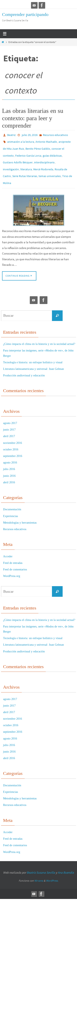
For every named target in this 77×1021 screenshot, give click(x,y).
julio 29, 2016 (30, 135)
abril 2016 (9, 474)
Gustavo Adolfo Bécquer (18, 158)
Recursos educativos (55, 135)
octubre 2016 (10, 441)
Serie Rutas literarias (24, 170)
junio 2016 (9, 468)
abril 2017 (9, 428)
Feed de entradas (12, 555)
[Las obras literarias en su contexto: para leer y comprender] (38, 202)
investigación (11, 164)
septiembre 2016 (12, 448)
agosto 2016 (10, 455)
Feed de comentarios (15, 561)
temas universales (50, 170)
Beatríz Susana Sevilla (41, 865)
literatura (26, 164)
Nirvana (38, 873)
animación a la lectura (20, 140)
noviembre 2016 (12, 435)
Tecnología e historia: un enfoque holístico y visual (32, 354)
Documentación (12, 502)
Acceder (8, 548)
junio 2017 (9, 422)
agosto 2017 (10, 415)
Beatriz (11, 135)
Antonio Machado (46, 140)
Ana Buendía (66, 865)
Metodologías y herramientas (20, 515)
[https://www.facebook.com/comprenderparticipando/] (42, 5)
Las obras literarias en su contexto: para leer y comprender (32, 118)
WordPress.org (11, 568)
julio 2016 (9, 461)
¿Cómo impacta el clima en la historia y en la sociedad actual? (39, 336)
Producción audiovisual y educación (24, 367)
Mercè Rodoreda (43, 164)
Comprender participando (25, 14)
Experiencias (10, 508)
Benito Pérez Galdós (37, 146)
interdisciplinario (44, 158)
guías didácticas (52, 152)
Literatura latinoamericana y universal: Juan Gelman (33, 361)
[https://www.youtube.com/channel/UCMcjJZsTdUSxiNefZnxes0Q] (34, 5)
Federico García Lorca (28, 152)
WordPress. (52, 873)
